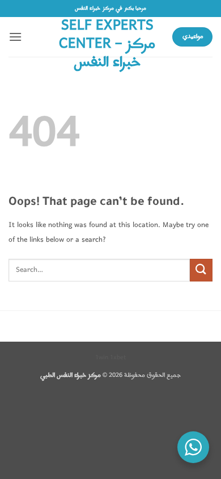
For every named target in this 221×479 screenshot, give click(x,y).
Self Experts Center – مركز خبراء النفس (107, 44)
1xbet (118, 357)
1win (101, 357)
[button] (15, 37)
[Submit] (201, 270)
